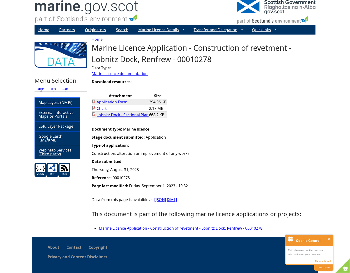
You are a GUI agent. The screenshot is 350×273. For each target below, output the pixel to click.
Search (122, 29)
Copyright (98, 247)
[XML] (172, 199)
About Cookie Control (290, 239)
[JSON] (160, 199)
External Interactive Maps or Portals (56, 114)
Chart (102, 108)
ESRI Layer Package (56, 126)
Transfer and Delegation (213, 30)
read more (324, 267)
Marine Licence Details (157, 30)
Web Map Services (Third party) (55, 152)
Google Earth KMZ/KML (50, 138)
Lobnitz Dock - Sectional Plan (123, 114)
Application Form (112, 102)
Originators (95, 29)
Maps (42, 89)
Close (328, 239)
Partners (67, 29)
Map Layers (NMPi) (55, 102)
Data (65, 89)
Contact (73, 247)
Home (97, 39)
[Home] (87, 12)
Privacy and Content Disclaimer (77, 256)
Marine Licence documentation (120, 73)
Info (53, 89)
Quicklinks (259, 30)
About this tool (323, 261)
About (53, 247)
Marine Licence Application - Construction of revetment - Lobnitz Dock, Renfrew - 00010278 (180, 228)
